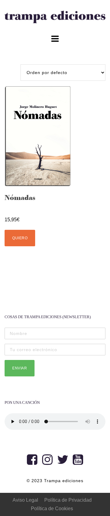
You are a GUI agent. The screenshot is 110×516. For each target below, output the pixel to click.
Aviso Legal (25, 500)
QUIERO (20, 238)
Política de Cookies (52, 508)
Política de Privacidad (68, 500)
